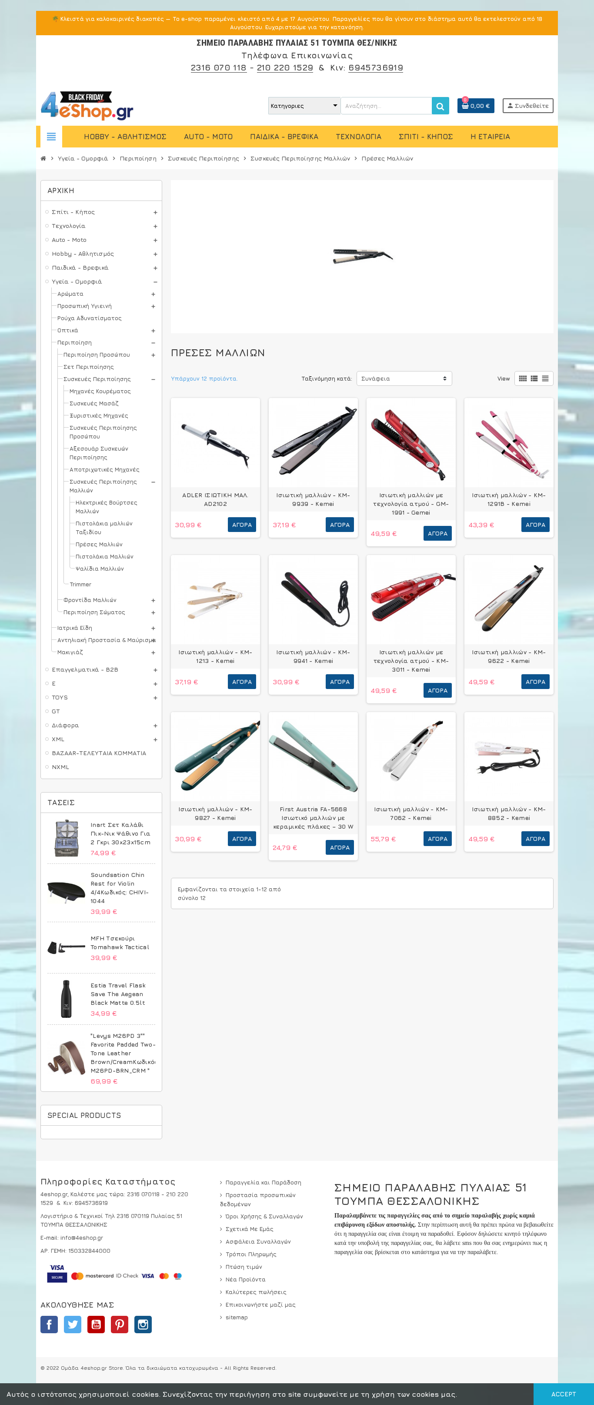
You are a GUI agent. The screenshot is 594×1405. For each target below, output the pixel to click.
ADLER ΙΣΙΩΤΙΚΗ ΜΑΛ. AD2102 (215, 499)
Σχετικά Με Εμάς (250, 1228)
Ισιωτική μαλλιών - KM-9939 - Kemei (313, 499)
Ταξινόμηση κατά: (326, 378)
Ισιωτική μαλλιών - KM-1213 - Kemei (215, 656)
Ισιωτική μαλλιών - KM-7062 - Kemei (411, 813)
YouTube (96, 1324)
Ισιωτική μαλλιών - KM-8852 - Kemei (509, 813)
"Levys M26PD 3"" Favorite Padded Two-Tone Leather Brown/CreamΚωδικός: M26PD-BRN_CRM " (124, 1053)
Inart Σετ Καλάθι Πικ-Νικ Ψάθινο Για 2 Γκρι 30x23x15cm (120, 833)
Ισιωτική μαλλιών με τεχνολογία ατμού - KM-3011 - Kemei (411, 660)
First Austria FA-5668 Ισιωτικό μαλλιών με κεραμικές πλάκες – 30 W (313, 817)
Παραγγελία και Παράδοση (263, 1182)
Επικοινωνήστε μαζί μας (261, 1304)
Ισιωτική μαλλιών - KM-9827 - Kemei (215, 813)
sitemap (237, 1317)
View (503, 378)
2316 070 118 (219, 67)
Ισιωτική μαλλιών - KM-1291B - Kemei (509, 499)
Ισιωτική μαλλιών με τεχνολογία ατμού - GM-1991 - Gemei (411, 503)
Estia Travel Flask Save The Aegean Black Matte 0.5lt (117, 993)
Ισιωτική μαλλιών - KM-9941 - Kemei (313, 656)
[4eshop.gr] (87, 104)
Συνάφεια (375, 378)
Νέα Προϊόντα (246, 1279)
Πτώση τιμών (244, 1266)
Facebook (49, 1324)
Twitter (72, 1324)
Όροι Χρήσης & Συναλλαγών (264, 1216)
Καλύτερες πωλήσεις (256, 1291)
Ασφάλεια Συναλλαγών (258, 1241)
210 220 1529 (285, 67)
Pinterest (119, 1324)
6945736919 (375, 67)
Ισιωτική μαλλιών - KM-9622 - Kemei (509, 656)
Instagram (143, 1324)
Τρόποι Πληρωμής (251, 1254)
